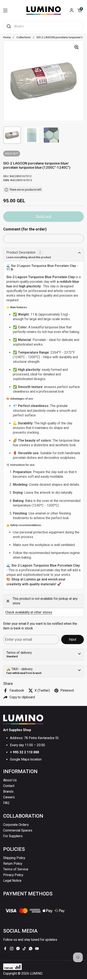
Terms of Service (15, 869)
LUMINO (36, 973)
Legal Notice (12, 881)
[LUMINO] (43, 10)
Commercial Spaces (17, 830)
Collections (23, 37)
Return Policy (12, 864)
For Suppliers (13, 836)
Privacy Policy (13, 875)
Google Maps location (26, 759)
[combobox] (43, 26)
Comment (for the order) (25, 229)
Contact (8, 786)
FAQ (6, 803)
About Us (10, 780)
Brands (8, 791)
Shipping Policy (14, 858)
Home (7, 37)
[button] (79, 10)
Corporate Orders (16, 825)
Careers (9, 797)
